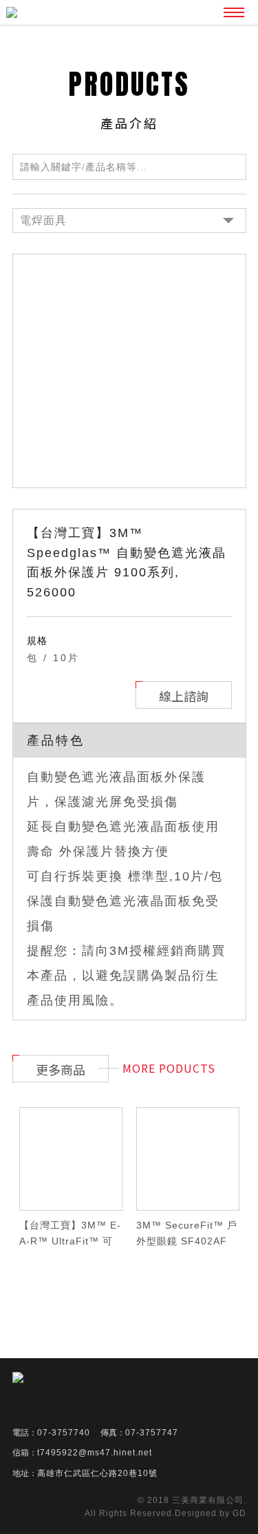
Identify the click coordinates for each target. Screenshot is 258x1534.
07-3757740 (63, 1432)
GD (239, 1513)
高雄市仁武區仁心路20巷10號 (97, 1473)
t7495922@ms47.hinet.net (94, 1452)
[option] (129, 371)
